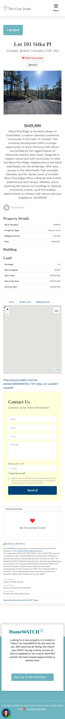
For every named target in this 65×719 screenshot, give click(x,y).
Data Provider (8, 585)
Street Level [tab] (25, 302)
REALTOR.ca (11, 548)
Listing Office (8, 591)
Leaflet (58, 369)
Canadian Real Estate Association (29, 551)
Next (59, 92)
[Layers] (56, 310)
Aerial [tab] (11, 302)
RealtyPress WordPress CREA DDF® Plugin (20, 600)
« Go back (13, 30)
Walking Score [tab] (43, 302)
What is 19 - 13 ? (16, 464)
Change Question (15, 473)
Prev (5, 92)
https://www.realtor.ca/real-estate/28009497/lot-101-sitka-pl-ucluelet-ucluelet (31, 384)
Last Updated (8, 579)
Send (31, 490)
